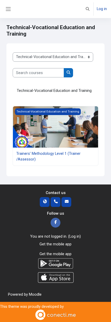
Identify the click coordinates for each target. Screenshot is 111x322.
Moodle (35, 294)
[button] (87, 9)
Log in (102, 8)
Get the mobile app (55, 244)
